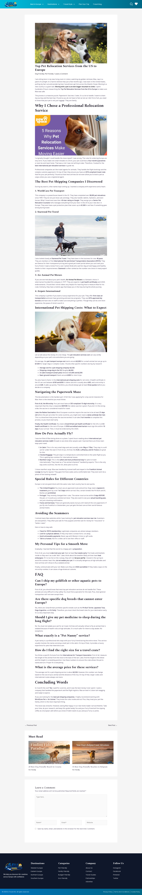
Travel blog (97, 4)
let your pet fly (80, 558)
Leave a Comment (61, 74)
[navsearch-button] (131, 4)
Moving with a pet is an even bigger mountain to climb (75, 87)
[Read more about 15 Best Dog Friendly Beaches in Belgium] (93, 752)
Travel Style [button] (67, 4)
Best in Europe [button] (35, 4)
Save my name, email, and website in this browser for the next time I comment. (66, 829)
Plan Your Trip (84, 4)
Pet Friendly (49, 74)
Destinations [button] (52, 4)
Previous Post (31, 725)
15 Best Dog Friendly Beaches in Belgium (89, 766)
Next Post (112, 725)
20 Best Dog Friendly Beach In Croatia (44, 766)
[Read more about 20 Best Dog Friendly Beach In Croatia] (49, 752)
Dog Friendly (39, 74)
